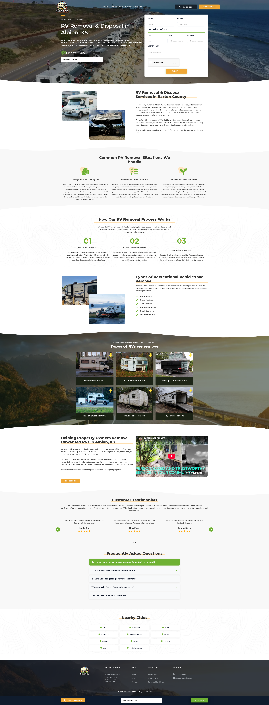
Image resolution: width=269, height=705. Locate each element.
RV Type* (191, 35)
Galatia (104, 641)
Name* (151, 18)
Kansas (71, 19)
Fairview (167, 641)
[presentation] (58, 529)
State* (170, 35)
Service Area (152, 674)
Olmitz (105, 627)
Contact (137, 7)
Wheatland (136, 627)
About (114, 7)
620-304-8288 (188, 7)
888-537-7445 (180, 674)
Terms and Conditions (156, 682)
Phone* (180, 18)
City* (150, 35)
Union (105, 648)
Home (105, 7)
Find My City (125, 7)
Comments (153, 46)
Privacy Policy (153, 678)
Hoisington (105, 634)
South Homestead (136, 648)
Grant (167, 627)
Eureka (166, 634)
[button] (133, 542)
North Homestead (136, 634)
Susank (135, 641)
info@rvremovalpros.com (184, 678)
